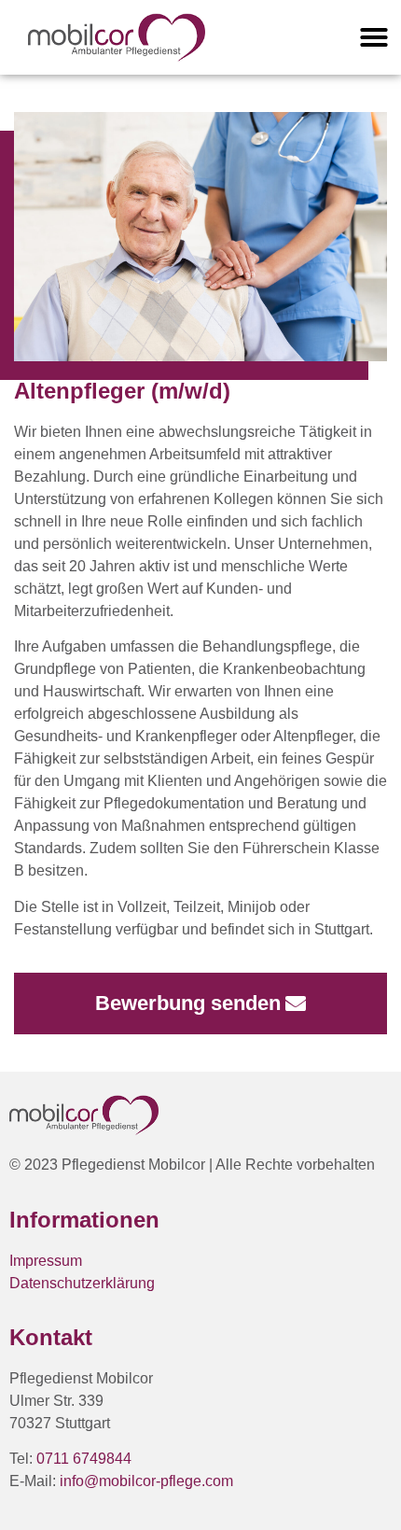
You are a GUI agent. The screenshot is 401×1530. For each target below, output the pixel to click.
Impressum (45, 1261)
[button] (374, 37)
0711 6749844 (83, 1459)
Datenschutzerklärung (82, 1283)
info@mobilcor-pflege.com (146, 1481)
